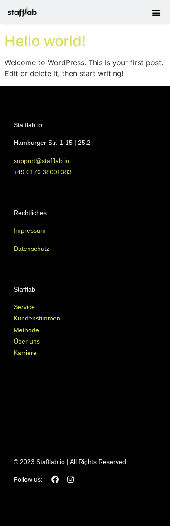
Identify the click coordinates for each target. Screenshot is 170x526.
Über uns (27, 341)
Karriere (25, 352)
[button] (156, 12)
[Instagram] (70, 479)
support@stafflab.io (42, 160)
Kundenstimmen (37, 318)
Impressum (30, 230)
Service (24, 307)
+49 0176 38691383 (43, 172)
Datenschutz (31, 248)
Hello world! (45, 41)
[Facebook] (55, 479)
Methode (26, 330)
